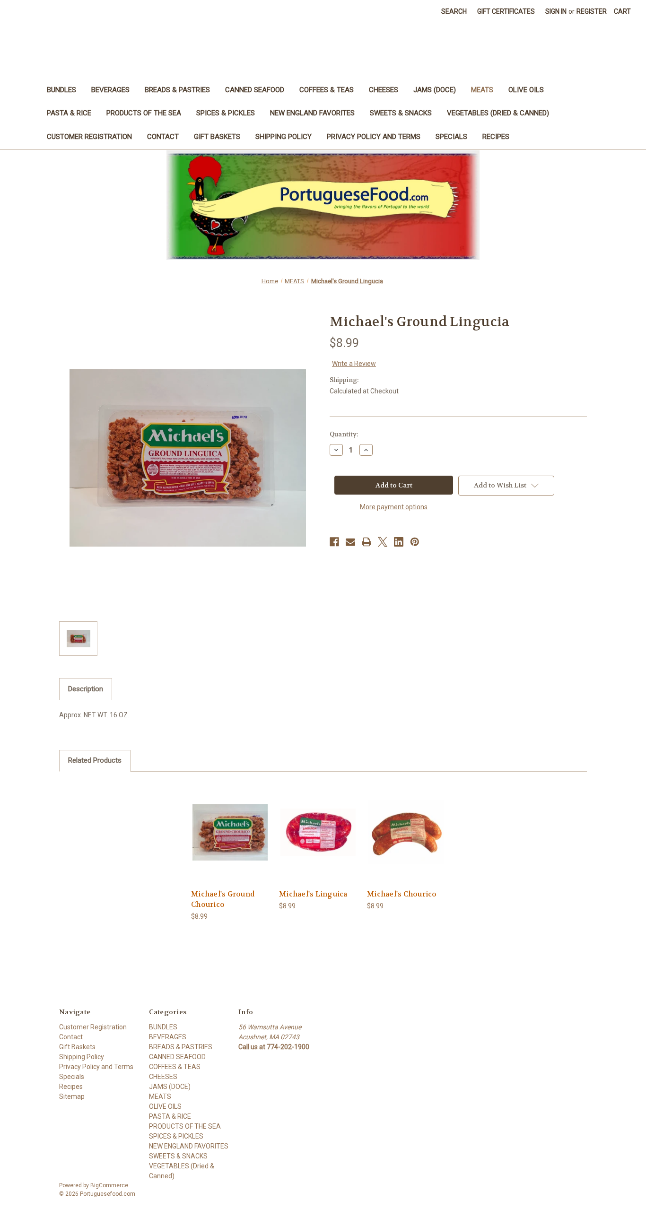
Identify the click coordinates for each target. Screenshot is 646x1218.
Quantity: (344, 434)
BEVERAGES (110, 90)
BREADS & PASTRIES (177, 90)
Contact (163, 136)
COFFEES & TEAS (326, 90)
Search (454, 11)
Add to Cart (230, 840)
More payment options (394, 507)
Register (591, 11)
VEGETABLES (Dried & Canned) (498, 113)
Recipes (495, 136)
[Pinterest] (414, 541)
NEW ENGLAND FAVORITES (312, 113)
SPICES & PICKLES (225, 113)
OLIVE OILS (526, 90)
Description (85, 689)
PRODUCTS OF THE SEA (143, 113)
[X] (382, 541)
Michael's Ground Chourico (222, 899)
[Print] (366, 541)
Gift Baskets (217, 136)
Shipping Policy (283, 136)
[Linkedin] (398, 541)
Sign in (556, 11)
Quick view (229, 824)
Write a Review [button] (354, 363)
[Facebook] (334, 541)
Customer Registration (89, 136)
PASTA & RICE (69, 113)
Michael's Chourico (402, 894)
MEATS (482, 90)
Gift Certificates (506, 11)
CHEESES (383, 90)
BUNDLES (61, 90)
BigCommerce (109, 1185)
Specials (451, 136)
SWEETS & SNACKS (401, 113)
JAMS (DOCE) (434, 90)
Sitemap (72, 1096)
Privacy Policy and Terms (373, 136)
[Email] (350, 541)
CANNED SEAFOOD (254, 90)
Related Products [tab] (95, 760)
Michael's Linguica (313, 894)
